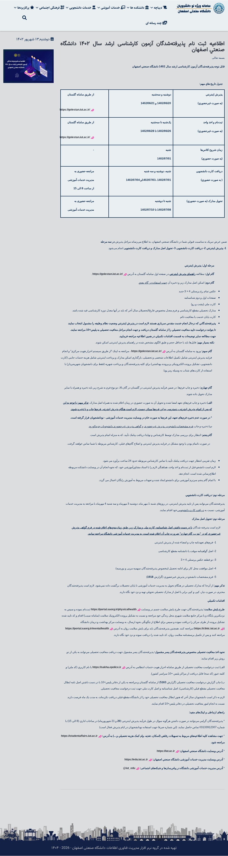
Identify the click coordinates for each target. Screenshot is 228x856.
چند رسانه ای (154, 23)
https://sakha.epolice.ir (106, 667)
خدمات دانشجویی (80, 7)
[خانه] (199, 8)
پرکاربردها (23, 7)
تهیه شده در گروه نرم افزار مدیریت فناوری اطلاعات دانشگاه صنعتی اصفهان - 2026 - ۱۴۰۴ (114, 848)
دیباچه (158, 7)
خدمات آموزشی (110, 7)
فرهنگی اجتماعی (49, 7)
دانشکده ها (137, 7)
